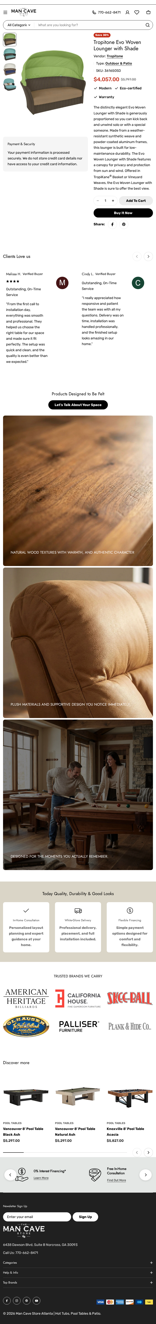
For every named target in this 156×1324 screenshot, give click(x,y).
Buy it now (123, 213)
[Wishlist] (136, 12)
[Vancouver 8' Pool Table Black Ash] (26, 1094)
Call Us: (9, 1253)
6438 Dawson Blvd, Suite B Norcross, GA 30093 (40, 1245)
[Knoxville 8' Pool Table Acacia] (130, 1094)
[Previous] (10, 1175)
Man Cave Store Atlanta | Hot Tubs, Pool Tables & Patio (58, 1313)
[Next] (145, 1175)
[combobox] (78, 25)
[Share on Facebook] (112, 224)
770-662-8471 (26, 1253)
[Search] (147, 25)
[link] (26, 998)
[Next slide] (148, 256)
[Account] (127, 12)
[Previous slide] (137, 256)
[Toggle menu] (5, 12)
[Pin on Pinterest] (123, 224)
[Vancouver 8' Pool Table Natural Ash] (78, 1094)
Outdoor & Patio (118, 63)
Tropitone (115, 56)
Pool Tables (12, 1123)
